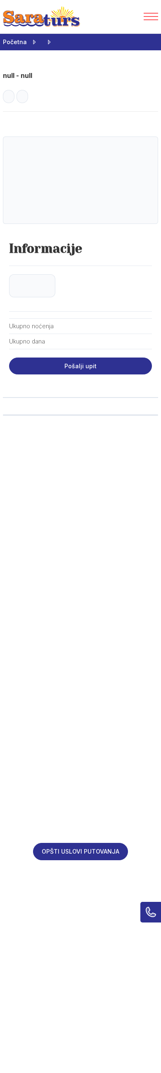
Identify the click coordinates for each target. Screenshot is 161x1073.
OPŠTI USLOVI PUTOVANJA (80, 851)
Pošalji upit (80, 365)
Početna (15, 41)
